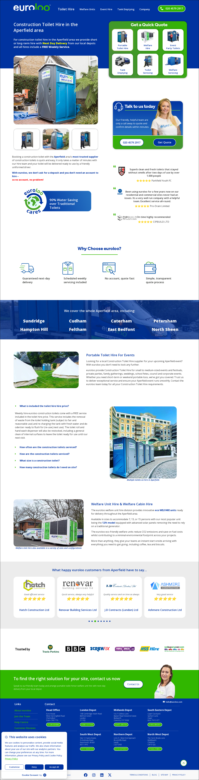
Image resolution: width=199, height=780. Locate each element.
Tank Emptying (125, 9)
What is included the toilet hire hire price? (44, 406)
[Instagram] (93, 775)
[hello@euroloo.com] (164, 702)
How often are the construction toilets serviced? (48, 447)
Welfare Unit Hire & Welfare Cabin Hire (122, 504)
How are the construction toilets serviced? (44, 453)
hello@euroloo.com (174, 702)
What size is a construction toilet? (40, 460)
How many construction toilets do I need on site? (48, 467)
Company (144, 9)
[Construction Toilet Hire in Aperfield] (46, 387)
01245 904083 (53, 724)
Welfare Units (87, 9)
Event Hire (106, 9)
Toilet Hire (66, 9)
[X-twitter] (109, 775)
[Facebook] (85, 775)
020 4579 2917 (174, 8)
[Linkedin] (101, 775)
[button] (17, 90)
